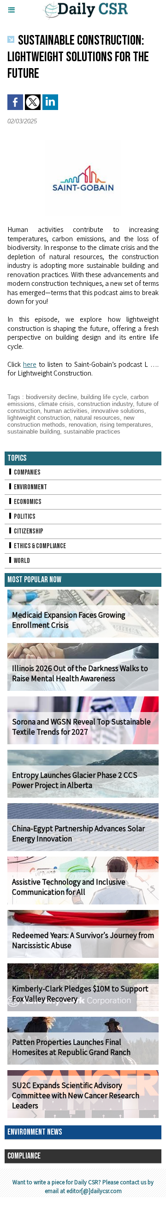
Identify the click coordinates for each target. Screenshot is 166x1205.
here (29, 364)
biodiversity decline (51, 397)
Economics (27, 502)
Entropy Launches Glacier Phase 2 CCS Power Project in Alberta (74, 780)
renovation (82, 424)
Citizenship (28, 531)
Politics (24, 516)
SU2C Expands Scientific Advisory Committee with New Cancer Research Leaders (75, 1095)
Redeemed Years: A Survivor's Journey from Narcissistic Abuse (83, 940)
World (21, 560)
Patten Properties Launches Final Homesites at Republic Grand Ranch (71, 1047)
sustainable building (33, 431)
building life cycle (104, 397)
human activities (66, 410)
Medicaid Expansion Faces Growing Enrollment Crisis (68, 620)
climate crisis (56, 403)
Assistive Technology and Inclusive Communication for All (68, 887)
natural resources (97, 417)
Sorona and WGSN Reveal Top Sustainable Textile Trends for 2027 (81, 727)
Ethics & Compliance (39, 546)
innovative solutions (117, 410)
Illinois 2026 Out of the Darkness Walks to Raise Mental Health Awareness (80, 673)
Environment (30, 487)
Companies (27, 472)
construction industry (105, 403)
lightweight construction (38, 417)
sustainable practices (92, 431)
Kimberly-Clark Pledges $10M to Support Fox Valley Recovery (80, 994)
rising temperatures (125, 424)
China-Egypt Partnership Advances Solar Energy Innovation (78, 833)
